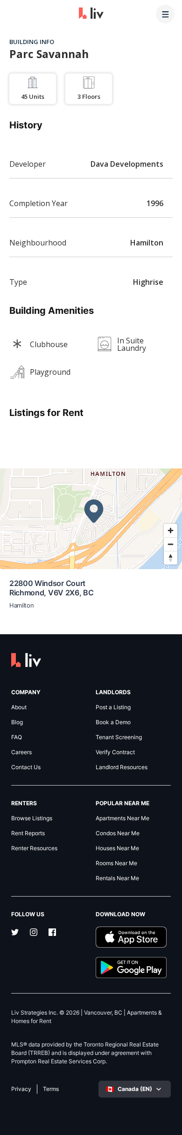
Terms (51, 1089)
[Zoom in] (170, 530)
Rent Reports (28, 833)
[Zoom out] (170, 544)
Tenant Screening (119, 737)
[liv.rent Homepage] (91, 14)
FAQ (16, 737)
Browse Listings (31, 818)
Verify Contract (115, 752)
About (19, 707)
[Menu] (165, 14)
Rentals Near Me (117, 878)
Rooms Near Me (116, 863)
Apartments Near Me (122, 818)
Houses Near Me (117, 848)
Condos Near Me (118, 833)
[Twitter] (15, 933)
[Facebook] (52, 933)
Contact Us (26, 767)
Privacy (21, 1089)
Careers (21, 752)
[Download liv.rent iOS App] (133, 937)
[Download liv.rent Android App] (133, 967)
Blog (17, 722)
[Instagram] (33, 933)
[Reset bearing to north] (170, 557)
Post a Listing (113, 707)
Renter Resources (34, 848)
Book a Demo (113, 722)
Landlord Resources (121, 767)
